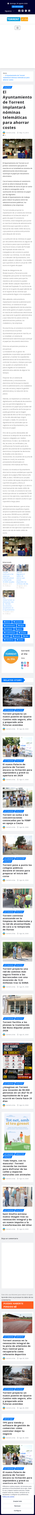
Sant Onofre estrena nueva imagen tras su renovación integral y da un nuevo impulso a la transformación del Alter (17, 1219)
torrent (21, 640)
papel (7, 636)
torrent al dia (10, 133)
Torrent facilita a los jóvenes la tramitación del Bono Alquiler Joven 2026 (16, 1026)
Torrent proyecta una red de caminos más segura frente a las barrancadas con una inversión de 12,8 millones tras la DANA (15, 975)
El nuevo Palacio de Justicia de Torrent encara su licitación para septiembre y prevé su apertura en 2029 (17, 770)
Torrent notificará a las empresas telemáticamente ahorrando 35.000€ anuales (8, 577)
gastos (19, 629)
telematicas (9, 640)
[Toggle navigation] (17, 28)
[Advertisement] (17, 48)
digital (22, 625)
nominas (23, 633)
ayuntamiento (10, 625)
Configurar (17, 1510)
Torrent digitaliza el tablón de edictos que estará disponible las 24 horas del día (22, 578)
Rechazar (17, 1506)
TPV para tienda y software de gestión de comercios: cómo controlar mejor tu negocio (16, 1428)
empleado (9, 629)
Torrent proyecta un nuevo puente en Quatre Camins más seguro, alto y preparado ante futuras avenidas (17, 719)
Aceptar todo (17, 1501)
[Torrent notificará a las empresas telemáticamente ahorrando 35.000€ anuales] (9, 567)
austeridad (18, 622)
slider (26, 636)
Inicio (5, 73)
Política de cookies (8, 1496)
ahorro (8, 622)
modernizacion (10, 633)
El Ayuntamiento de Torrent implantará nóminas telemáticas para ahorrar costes (16, 77)
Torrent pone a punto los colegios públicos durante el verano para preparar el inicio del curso (17, 870)
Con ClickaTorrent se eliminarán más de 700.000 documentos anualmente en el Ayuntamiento (8, 604)
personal (17, 636)
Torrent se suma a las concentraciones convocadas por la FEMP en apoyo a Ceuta (17, 819)
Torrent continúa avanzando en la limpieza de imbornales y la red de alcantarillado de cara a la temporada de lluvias (17, 922)
